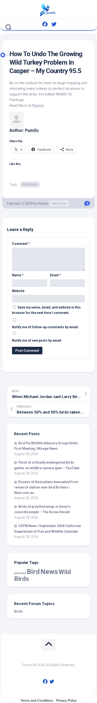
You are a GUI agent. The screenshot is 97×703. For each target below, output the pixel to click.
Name (18, 275)
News (49, 572)
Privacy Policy (66, 700)
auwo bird (20, 573)
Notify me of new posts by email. (37, 340)
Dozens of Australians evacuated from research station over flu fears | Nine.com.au (46, 487)
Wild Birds (30, 184)
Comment (21, 244)
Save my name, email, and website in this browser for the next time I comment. (46, 310)
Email (55, 275)
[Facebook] (45, 24)
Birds (18, 611)
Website (18, 291)
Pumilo (32, 130)
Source (38, 105)
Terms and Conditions (36, 700)
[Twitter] (54, 24)
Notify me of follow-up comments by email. (45, 327)
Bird (33, 572)
